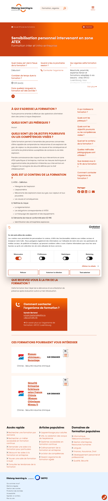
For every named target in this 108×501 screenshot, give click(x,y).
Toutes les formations (27, 27)
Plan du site (10, 498)
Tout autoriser (85, 272)
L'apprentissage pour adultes (54, 433)
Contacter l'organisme (53, 70)
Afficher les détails (89, 266)
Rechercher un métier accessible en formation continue (18, 441)
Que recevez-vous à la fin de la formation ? (87, 164)
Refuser (23, 272)
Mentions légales (12, 486)
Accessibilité (11, 493)
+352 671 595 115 (30, 318)
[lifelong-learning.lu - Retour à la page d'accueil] (21, 8)
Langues (77, 448)
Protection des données (15, 491)
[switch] (42, 258)
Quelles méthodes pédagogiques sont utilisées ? (86, 152)
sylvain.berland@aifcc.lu (35, 315)
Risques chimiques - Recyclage (34, 357)
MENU (93, 10)
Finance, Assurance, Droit (84, 452)
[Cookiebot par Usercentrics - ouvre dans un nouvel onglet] (90, 227)
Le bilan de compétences (52, 454)
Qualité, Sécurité (80, 461)
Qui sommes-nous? (13, 483)
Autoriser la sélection (54, 272)
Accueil (15, 27)
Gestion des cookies (13, 488)
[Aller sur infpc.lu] (27, 480)
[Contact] (104, 499)
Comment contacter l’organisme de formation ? (86, 175)
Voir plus (91, 87)
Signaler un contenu (13, 496)
